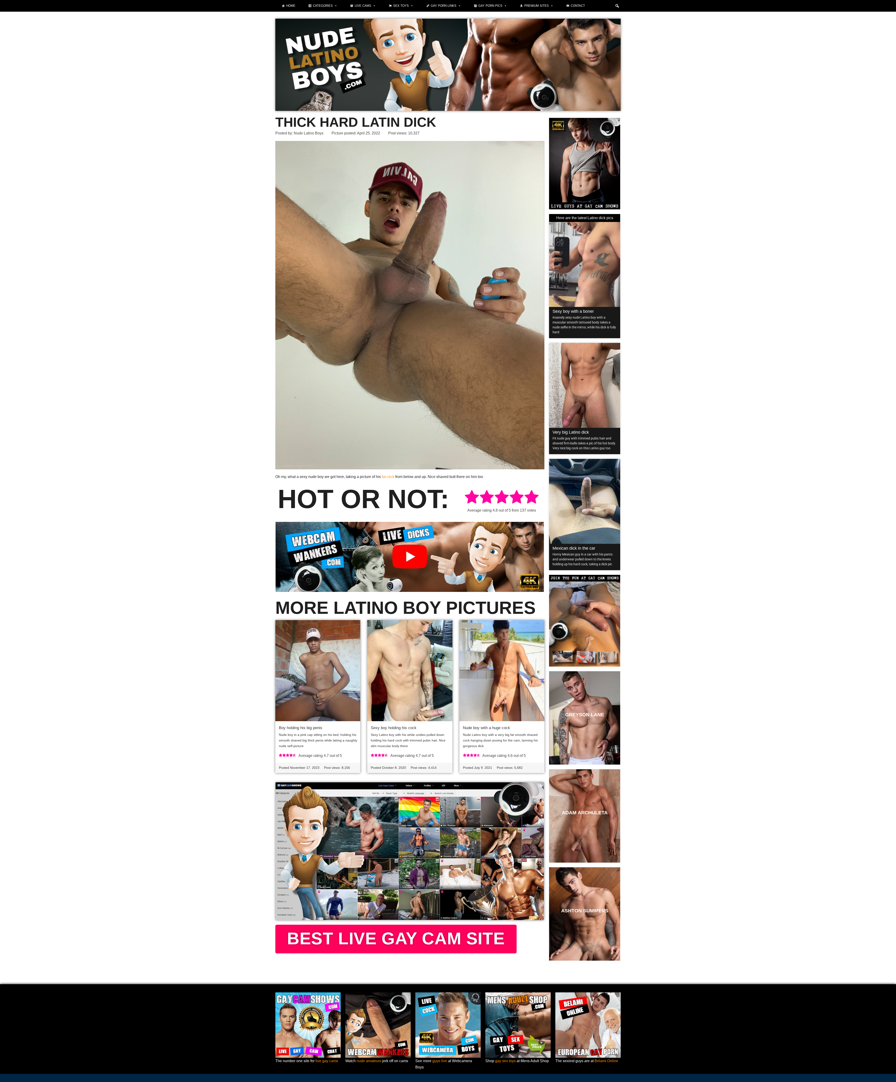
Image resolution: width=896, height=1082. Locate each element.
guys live (439, 1061)
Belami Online (606, 1061)
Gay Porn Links (443, 5)
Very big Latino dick (571, 432)
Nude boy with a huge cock (486, 728)
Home (290, 5)
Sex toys (401, 5)
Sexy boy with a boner (573, 311)
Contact (578, 5)
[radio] (472, 498)
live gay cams (326, 1061)
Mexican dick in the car (574, 548)
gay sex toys (505, 1061)
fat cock (388, 477)
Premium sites (536, 5)
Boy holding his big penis (300, 728)
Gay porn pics (490, 5)
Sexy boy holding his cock (393, 728)
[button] (617, 5)
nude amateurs (369, 1061)
